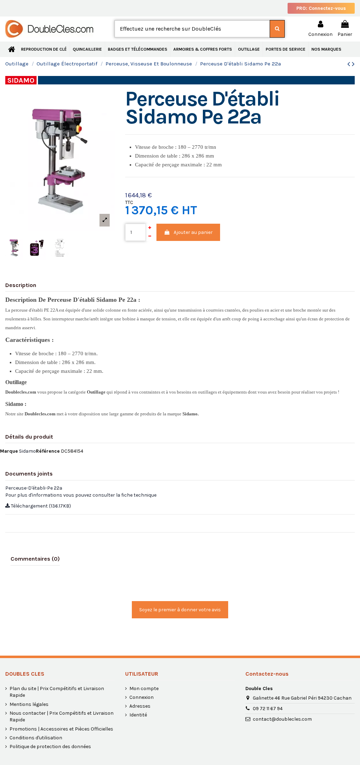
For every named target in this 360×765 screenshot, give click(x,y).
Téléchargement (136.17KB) (40, 506)
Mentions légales (29, 704)
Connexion (141, 697)
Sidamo (27, 451)
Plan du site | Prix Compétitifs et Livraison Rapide (56, 692)
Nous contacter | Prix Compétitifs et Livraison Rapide (61, 716)
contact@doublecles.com (282, 719)
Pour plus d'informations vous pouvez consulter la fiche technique (80, 495)
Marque (9, 451)
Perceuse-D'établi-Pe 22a (33, 488)
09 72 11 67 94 (268, 709)
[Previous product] (349, 64)
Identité (138, 715)
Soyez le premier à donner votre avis (180, 610)
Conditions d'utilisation (35, 738)
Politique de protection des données (50, 747)
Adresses (139, 706)
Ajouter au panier (193, 232)
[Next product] (353, 64)
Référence (48, 451)
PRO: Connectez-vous (321, 8)
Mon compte (144, 688)
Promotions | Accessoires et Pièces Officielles (61, 729)
